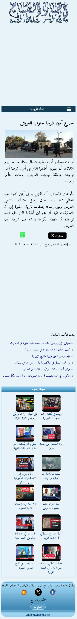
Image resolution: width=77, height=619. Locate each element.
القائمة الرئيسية (37, 109)
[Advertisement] (38, 65)
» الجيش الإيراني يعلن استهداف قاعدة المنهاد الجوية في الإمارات (41, 343)
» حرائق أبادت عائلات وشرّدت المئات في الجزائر (48, 369)
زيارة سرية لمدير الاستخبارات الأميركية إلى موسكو (25, 478)
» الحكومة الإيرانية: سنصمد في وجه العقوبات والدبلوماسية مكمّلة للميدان (38, 376)
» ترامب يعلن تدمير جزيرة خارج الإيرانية (52, 356)
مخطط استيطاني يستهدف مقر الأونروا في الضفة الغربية (51, 568)
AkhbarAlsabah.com (38, 615)
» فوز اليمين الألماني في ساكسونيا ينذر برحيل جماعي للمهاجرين (43, 362)
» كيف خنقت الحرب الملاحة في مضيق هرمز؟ (49, 349)
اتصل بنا (38, 606)
